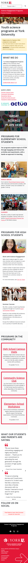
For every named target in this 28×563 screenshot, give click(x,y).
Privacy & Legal (4, 557)
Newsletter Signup (6, 96)
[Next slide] (25, 471)
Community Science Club (14, 379)
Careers (3, 560)
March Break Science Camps (16, 182)
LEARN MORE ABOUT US (10, 82)
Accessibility (4, 558)
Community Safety (5, 555)
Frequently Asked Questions (8, 99)
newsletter (6, 47)
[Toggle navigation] (3, 15)
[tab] (12, 499)
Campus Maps (4, 553)
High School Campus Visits (14, 350)
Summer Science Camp (7, 92)
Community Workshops (7, 94)
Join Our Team (21, 279)
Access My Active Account (8, 98)
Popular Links (11, 6)
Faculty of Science (6, 13)
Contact (3, 550)
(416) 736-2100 (4, 551)
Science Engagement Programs (12, 11)
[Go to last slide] (2, 471)
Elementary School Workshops (14, 405)
